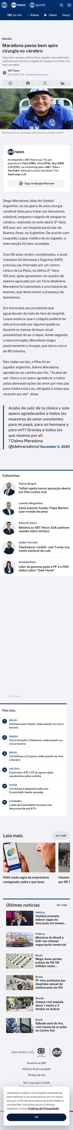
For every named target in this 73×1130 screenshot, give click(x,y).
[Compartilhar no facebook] (28, 83)
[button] (29, 867)
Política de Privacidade (43, 1108)
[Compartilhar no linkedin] (62, 83)
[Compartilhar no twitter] (45, 83)
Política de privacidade (36, 1068)
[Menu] (69, 5)
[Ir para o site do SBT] (57, 1052)
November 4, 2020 (55, 447)
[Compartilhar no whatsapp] (10, 83)
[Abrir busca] (61, 5)
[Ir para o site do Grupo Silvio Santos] (30, 1052)
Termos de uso (36, 1074)
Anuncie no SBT (36, 1063)
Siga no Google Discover (40, 183)
